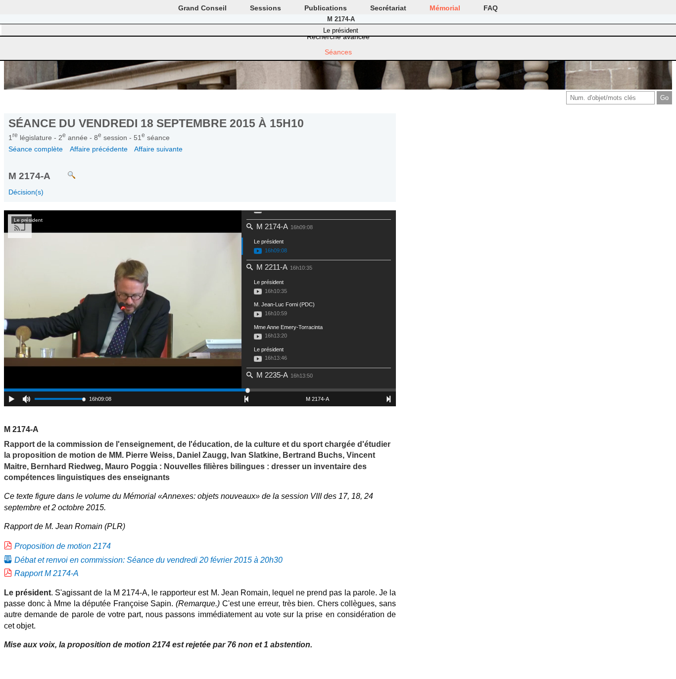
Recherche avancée (338, 37)
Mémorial (445, 8)
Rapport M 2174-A (46, 573)
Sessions (265, 8)
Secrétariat (388, 8)
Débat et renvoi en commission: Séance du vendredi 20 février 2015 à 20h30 (148, 560)
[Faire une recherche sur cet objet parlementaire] (64, 170)
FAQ (490, 8)
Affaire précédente (99, 149)
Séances (338, 52)
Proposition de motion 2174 (62, 546)
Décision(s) (26, 192)
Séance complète (35, 149)
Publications (325, 8)
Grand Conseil (202, 8)
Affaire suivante (158, 149)
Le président (340, 30)
